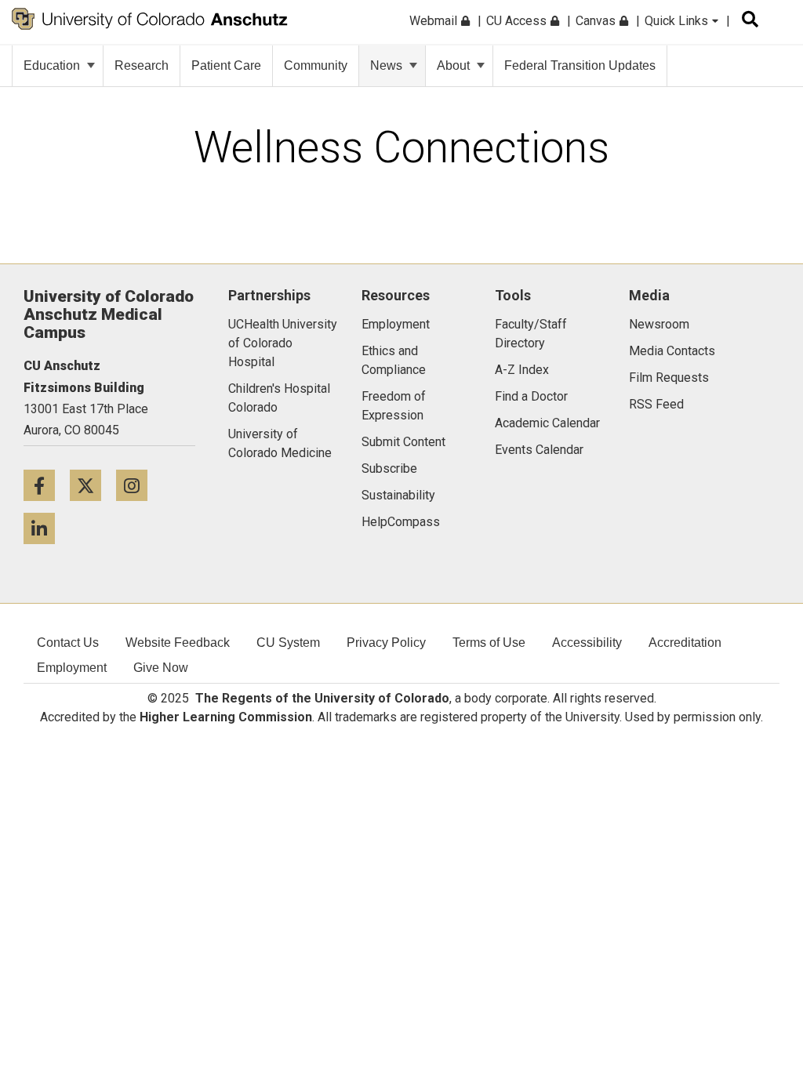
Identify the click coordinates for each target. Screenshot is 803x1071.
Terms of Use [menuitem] (488, 642)
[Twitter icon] (93, 485)
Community (315, 65)
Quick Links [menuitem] (678, 20)
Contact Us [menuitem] (68, 642)
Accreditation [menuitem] (685, 642)
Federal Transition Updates (580, 65)
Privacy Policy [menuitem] (386, 642)
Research (141, 65)
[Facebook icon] (47, 485)
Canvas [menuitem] (597, 20)
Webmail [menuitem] (434, 20)
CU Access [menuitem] (518, 20)
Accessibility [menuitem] (587, 642)
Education (52, 65)
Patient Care (226, 65)
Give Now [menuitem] (160, 667)
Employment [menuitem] (72, 667)
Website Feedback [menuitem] (177, 642)
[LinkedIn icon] (45, 528)
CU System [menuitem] (288, 642)
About (453, 65)
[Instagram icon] (137, 485)
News (386, 65)
